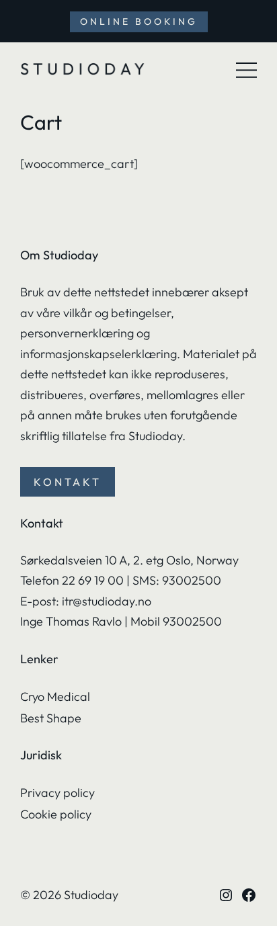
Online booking (139, 21)
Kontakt (68, 482)
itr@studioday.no (108, 601)
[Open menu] (247, 70)
